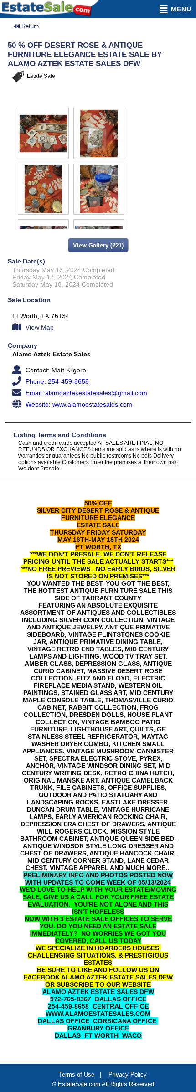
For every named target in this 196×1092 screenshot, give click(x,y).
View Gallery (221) (98, 245)
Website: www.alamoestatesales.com (78, 404)
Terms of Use (76, 1074)
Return (29, 26)
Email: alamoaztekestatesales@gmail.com (85, 393)
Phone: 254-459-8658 (56, 381)
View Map (39, 327)
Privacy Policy (127, 1074)
